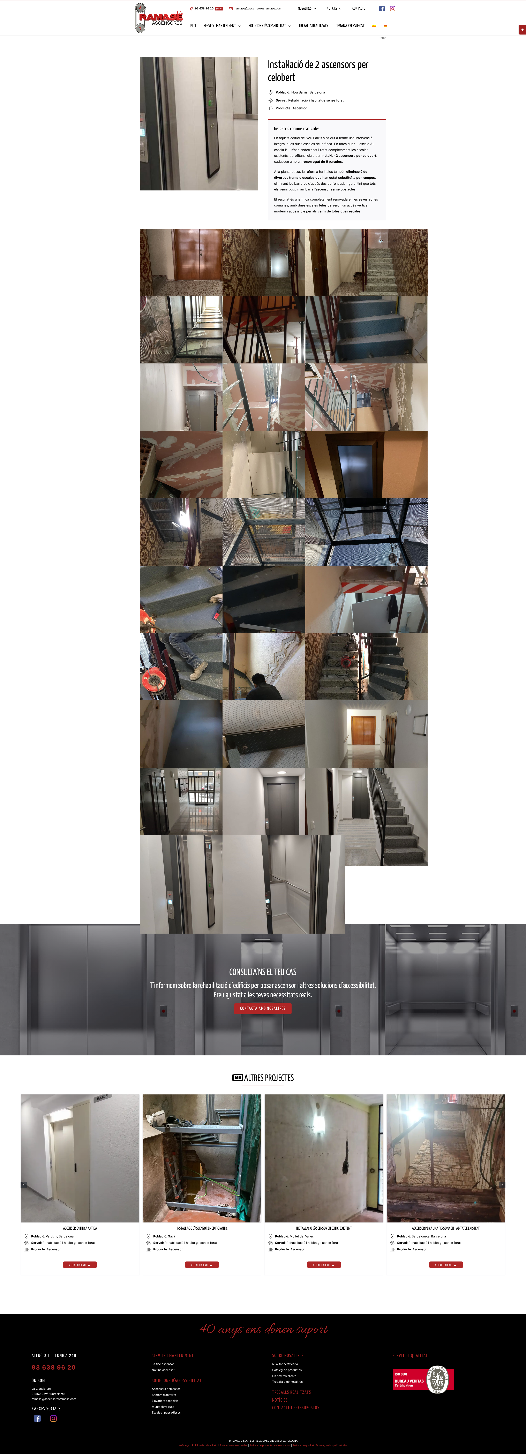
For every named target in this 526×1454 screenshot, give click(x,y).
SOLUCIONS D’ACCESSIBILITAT (177, 1381)
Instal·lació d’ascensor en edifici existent (324, 1228)
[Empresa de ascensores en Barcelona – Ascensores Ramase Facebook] (382, 8)
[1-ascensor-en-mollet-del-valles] (324, 1096)
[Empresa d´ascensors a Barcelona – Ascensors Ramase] (159, 4)
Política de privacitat (204, 1445)
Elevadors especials (165, 1400)
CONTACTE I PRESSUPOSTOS (296, 1408)
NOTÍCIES (280, 1400)
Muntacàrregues (163, 1406)
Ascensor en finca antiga (80, 1228)
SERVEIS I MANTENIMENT (173, 1356)
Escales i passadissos (166, 1412)
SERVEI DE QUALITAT (410, 1356)
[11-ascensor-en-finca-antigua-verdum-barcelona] (80, 1096)
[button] (24, 1185)
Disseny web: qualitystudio (331, 1445)
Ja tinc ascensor (163, 1364)
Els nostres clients (284, 1376)
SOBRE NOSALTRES (288, 1356)
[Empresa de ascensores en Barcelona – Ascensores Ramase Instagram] (392, 8)
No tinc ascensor (163, 1370)
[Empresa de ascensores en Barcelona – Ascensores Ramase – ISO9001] (423, 1367)
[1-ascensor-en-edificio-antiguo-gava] (202, 1096)
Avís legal (184, 1445)
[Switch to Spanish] (374, 26)
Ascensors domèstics (166, 1389)
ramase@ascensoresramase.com (54, 1399)
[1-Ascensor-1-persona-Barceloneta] (446, 1096)
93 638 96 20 (54, 1367)
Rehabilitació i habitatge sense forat (316, 100)
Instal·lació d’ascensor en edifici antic (201, 1228)
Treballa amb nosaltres (287, 1381)
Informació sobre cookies (232, 1445)
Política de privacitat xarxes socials (270, 1445)
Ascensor (300, 108)
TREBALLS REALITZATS (291, 1392)
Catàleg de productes (287, 1370)
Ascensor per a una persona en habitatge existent (446, 1228)
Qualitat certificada (285, 1364)
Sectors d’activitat (164, 1394)
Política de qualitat (303, 1445)
